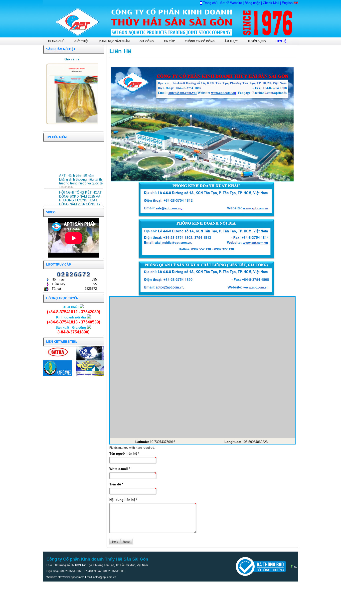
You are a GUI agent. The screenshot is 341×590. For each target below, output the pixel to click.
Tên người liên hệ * (124, 453)
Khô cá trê (71, 59)
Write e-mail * (119, 469)
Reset (126, 541)
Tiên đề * (116, 484)
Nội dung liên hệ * (123, 500)
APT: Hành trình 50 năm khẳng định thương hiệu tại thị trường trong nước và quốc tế (81, 177)
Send (115, 541)
